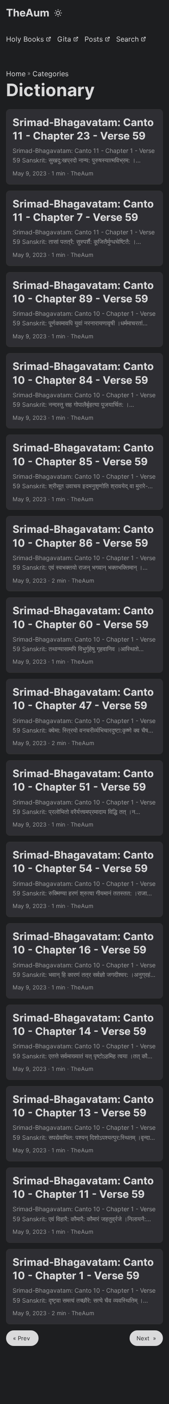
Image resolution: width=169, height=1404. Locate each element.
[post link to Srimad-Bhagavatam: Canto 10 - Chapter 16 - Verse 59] (84, 961)
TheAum (27, 12)
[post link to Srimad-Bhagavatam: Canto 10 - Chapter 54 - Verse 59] (84, 879)
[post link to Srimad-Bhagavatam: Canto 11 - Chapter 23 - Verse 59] (84, 147)
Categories (50, 73)
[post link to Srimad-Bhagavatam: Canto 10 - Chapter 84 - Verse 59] (84, 390)
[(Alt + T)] (58, 13)
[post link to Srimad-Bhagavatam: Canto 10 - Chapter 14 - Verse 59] (84, 1042)
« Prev (22, 1338)
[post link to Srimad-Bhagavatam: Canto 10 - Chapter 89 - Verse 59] (84, 309)
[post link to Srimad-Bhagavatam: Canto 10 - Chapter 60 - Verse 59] (84, 635)
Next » (146, 1338)
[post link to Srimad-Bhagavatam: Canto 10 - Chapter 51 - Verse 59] (84, 798)
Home (16, 73)
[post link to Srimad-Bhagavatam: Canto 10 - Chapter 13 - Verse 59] (84, 1123)
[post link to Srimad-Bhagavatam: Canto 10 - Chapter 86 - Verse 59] (84, 553)
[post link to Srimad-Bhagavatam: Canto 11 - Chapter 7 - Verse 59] (84, 228)
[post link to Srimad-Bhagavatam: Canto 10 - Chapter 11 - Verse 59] (84, 1205)
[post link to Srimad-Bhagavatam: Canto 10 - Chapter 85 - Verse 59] (84, 472)
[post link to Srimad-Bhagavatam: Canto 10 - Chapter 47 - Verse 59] (84, 716)
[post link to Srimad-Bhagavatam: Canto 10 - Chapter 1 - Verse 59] (84, 1286)
